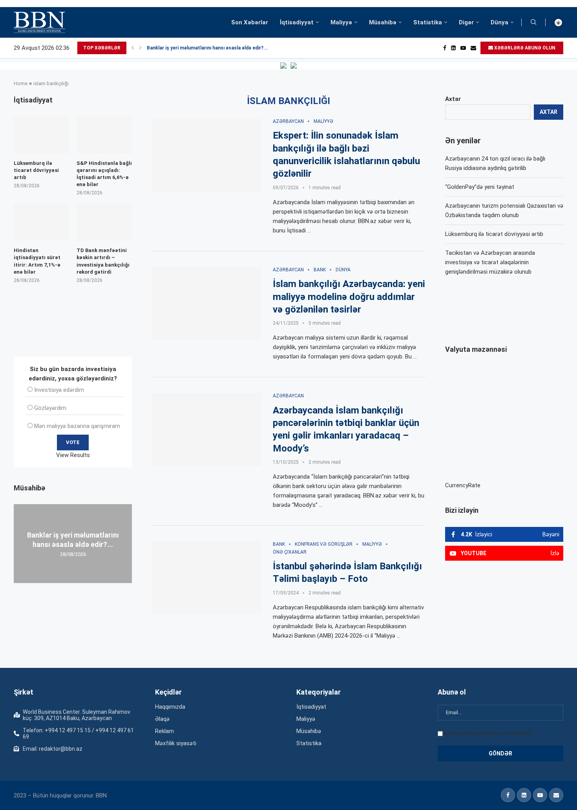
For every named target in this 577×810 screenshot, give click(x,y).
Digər (466, 22)
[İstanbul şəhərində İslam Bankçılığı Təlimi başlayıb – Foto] (206, 577)
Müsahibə (382, 22)
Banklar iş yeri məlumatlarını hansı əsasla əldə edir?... (207, 48)
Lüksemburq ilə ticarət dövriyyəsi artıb (494, 234)
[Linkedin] (453, 48)
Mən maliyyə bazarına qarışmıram (77, 426)
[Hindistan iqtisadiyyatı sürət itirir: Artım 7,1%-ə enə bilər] (41, 222)
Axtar (453, 98)
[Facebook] (445, 48)
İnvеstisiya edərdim (59, 389)
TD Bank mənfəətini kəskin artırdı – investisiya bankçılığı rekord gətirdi (103, 261)
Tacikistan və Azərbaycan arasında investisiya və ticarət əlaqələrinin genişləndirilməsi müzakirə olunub (490, 262)
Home (20, 83)
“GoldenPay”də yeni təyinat (479, 186)
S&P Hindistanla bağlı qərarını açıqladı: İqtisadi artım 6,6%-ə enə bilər (104, 174)
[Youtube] (463, 48)
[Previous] (133, 48)
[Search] (533, 22)
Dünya (499, 22)
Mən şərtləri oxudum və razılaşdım (488, 733)
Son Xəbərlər (249, 22)
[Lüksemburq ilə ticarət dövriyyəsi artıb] (41, 134)
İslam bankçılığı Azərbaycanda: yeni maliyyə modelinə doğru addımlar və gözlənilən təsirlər (349, 296)
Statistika (427, 22)
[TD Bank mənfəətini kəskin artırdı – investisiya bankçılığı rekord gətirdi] (104, 222)
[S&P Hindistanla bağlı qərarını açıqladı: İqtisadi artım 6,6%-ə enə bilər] (104, 134)
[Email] (473, 48)
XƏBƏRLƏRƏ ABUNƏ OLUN (524, 48)
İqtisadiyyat (297, 22)
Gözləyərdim (50, 407)
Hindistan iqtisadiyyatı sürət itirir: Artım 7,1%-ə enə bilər (37, 261)
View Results (73, 455)
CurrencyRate (462, 485)
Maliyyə (341, 22)
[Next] (140, 48)
